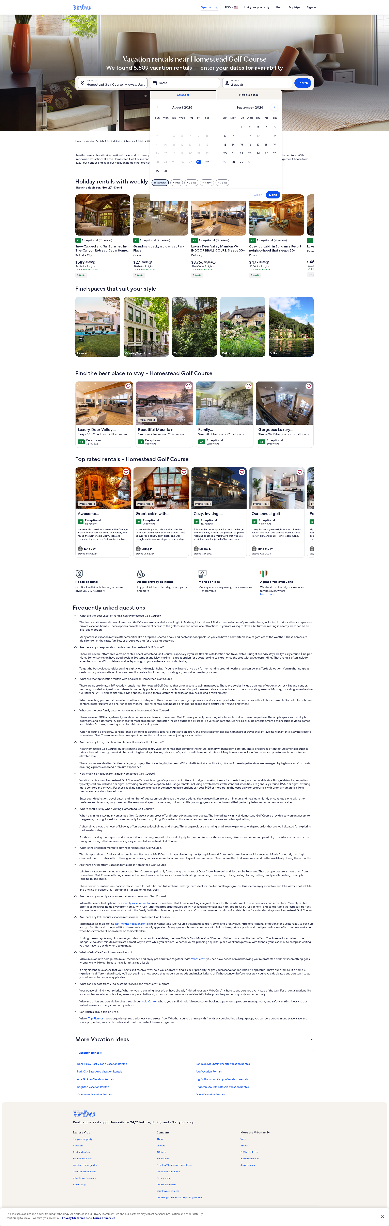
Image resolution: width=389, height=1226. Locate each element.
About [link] (160, 1139)
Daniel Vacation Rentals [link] (210, 1094)
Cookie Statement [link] (166, 1184)
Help (279, 7)
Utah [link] (140, 141)
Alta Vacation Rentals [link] (209, 1071)
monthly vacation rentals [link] (136, 903)
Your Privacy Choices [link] (168, 1191)
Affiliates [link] (161, 1152)
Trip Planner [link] (95, 1018)
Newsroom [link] (163, 1158)
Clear (258, 195)
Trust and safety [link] (81, 1152)
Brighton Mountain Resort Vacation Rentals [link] (222, 1087)
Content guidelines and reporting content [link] (180, 1197)
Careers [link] (161, 1145)
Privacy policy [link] (164, 1178)
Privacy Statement (74, 1218)
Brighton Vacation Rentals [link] (93, 1087)
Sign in (311, 7)
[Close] (382, 1216)
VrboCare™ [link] (198, 959)
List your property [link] (82, 1139)
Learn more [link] (267, 594)
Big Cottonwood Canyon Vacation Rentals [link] (222, 1079)
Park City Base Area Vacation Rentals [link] (99, 1071)
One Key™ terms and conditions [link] (174, 1165)
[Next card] (313, 237)
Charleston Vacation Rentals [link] (94, 1094)
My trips (294, 7)
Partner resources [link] (82, 1158)
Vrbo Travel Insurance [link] (84, 1178)
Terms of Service (104, 1218)
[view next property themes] (313, 326)
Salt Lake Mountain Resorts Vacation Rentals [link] (223, 1064)
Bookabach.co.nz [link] (249, 1158)
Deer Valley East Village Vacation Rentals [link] (102, 1064)
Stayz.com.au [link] (247, 1165)
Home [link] (78, 141)
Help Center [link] (149, 1001)
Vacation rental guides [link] (85, 1165)
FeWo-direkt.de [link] (249, 1152)
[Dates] (185, 83)
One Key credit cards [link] (84, 1171)
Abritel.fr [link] (245, 1145)
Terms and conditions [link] (168, 1171)
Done (273, 195)
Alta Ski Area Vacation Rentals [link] (95, 1079)
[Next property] (309, 512)
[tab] (183, 95)
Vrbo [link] (243, 1139)
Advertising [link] (79, 1184)
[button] (207, 127)
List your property (256, 7)
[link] (128, 386)
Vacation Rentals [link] (95, 141)
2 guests (237, 84)
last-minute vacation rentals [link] (132, 923)
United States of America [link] (121, 141)
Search (303, 83)
